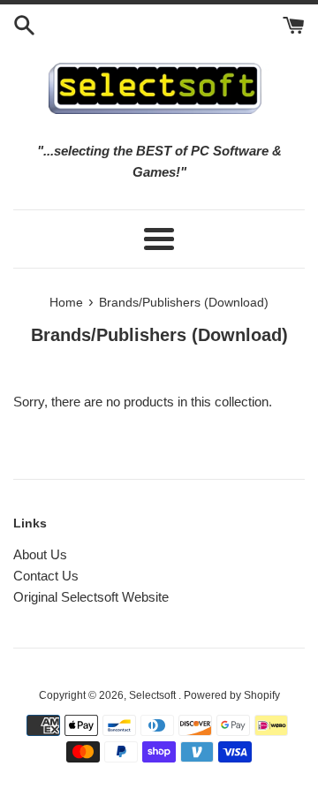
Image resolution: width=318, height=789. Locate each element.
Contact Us (46, 575)
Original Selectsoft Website (91, 596)
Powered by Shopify (232, 695)
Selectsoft (153, 695)
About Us (40, 554)
